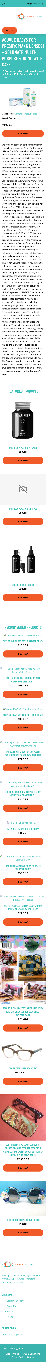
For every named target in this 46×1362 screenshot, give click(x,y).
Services (11, 1311)
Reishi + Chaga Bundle (23, 584)
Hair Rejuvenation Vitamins (23, 447)
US (5, 4)
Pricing (9, 30)
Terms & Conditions (30, 1353)
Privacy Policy (18, 1357)
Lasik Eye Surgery (15, 1300)
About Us (11, 1306)
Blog (8, 1353)
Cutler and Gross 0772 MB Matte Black (23, 641)
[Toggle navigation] (5, 16)
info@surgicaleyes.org (35, 4)
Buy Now (23, 133)
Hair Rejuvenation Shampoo (23, 508)
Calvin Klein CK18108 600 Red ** (23, 828)
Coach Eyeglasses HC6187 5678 (23, 1068)
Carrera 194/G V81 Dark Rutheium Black (23, 715)
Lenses (33, 113)
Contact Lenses (21, 113)
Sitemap (30, 1357)
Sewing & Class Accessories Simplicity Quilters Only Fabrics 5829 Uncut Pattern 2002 (23, 1012)
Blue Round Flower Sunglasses (23, 1219)
